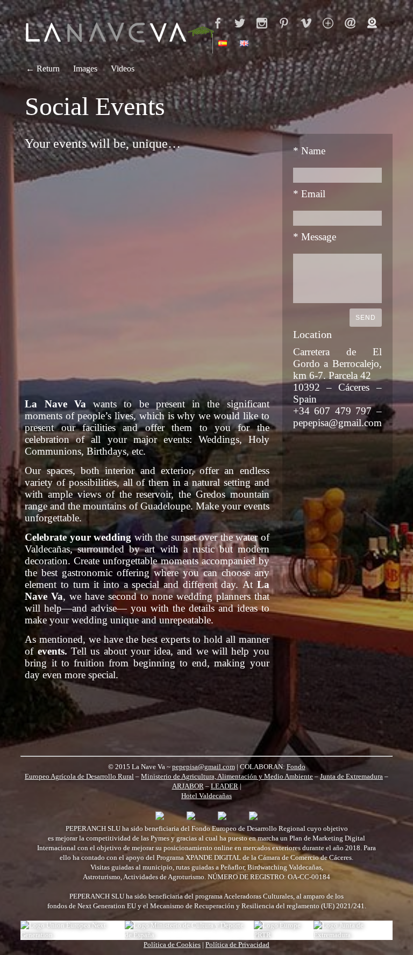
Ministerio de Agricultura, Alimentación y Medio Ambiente (227, 776)
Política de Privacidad (237, 944)
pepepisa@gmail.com (203, 767)
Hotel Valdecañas (206, 796)
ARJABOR (188, 786)
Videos (122, 68)
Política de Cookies (172, 944)
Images (85, 68)
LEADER (224, 786)
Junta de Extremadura (351, 776)
